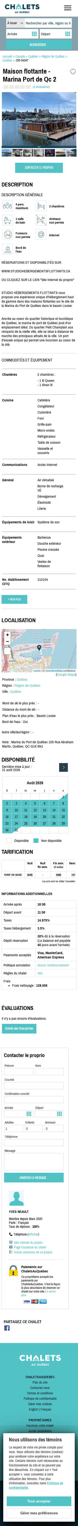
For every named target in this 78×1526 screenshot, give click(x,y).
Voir (40, 973)
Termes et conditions (40, 1393)
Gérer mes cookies (40, 1404)
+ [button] (7, 635)
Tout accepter (39, 1501)
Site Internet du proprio (28, 1242)
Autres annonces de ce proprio (33, 1252)
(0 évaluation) (41, 87)
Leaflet (37, 670)
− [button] (7, 641)
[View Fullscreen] (7, 651)
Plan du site (39, 1382)
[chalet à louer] (22, 12)
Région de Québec (27, 685)
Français (46, 1409)
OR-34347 (22, 60)
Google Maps (66, 674)
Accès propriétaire (40, 1431)
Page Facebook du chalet (30, 1247)
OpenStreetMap (54, 670)
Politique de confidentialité (40, 1398)
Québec (22, 679)
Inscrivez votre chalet (40, 1425)
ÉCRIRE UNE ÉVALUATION (19, 1028)
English (33, 1409)
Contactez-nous (40, 1388)
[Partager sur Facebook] (7, 1329)
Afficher (33, 1234)
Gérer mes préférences (39, 1513)
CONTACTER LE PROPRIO (39, 168)
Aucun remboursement (53, 965)
